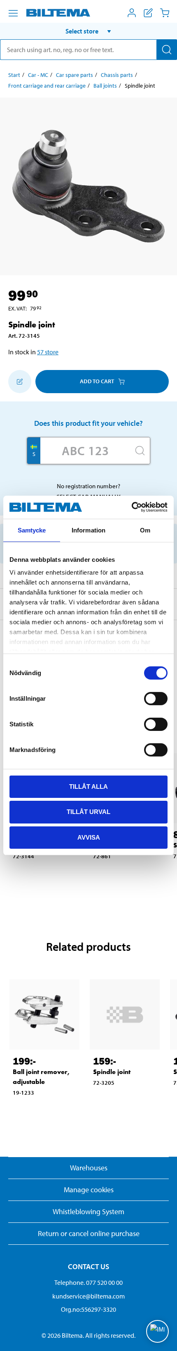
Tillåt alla (88, 786)
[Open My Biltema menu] (131, 13)
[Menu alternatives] (13, 13)
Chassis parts (117, 75)
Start (14, 75)
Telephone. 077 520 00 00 (88, 1282)
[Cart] (164, 13)
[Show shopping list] (148, 13)
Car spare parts (74, 75)
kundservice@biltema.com (88, 1296)
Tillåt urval (88, 811)
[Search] (166, 49)
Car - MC (38, 75)
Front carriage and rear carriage (47, 85)
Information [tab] (88, 529)
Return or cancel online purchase (89, 1233)
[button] (88, 31)
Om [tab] (145, 529)
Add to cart (97, 381)
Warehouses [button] (88, 1167)
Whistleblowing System (88, 1211)
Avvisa (88, 837)
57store (47, 352)
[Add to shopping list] (19, 381)
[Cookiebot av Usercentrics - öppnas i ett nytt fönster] (131, 507)
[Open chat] (157, 1331)
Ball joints (105, 85)
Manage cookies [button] (89, 1189)
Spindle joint (111, 1071)
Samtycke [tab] (32, 529)
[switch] (156, 698)
